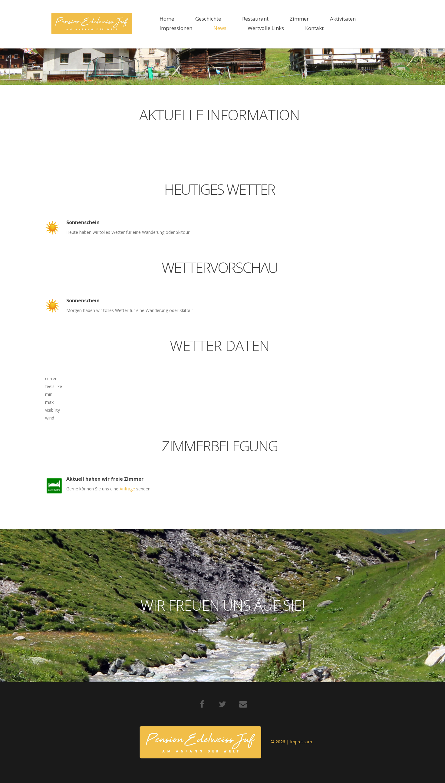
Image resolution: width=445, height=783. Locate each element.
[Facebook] (202, 704)
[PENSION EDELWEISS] (91, 23)
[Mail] (243, 704)
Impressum (301, 742)
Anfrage (128, 489)
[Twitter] (222, 704)
